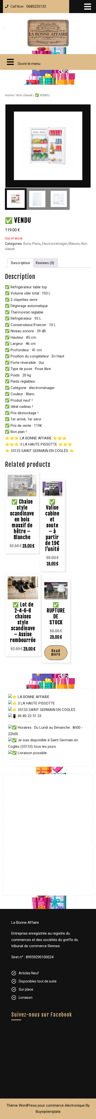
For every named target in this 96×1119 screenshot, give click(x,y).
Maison (74, 244)
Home (9, 95)
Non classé (24, 95)
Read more (56, 652)
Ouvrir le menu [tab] (21, 60)
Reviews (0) (45, 263)
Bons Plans (32, 244)
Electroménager (54, 244)
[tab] (87, 7)
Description (20, 263)
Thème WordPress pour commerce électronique (45, 1105)
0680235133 (35, 5)
